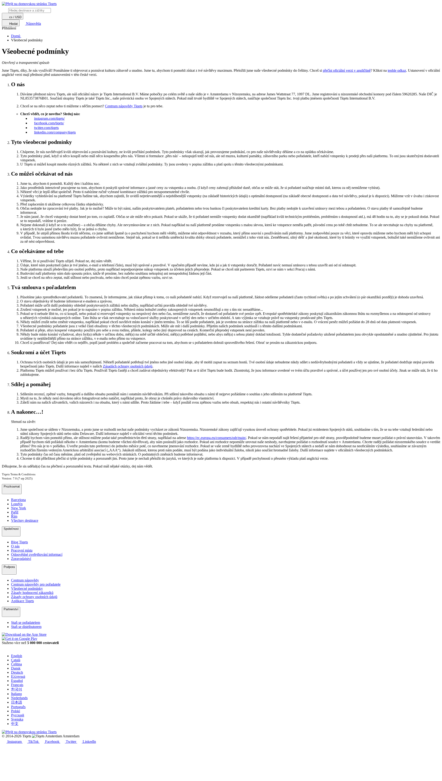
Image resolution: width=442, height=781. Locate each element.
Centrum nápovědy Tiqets (123, 106)
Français (17, 685)
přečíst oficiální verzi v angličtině (347, 70)
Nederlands (19, 698)
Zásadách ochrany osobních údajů (127, 366)
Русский (17, 715)
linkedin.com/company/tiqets (55, 132)
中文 (14, 724)
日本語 (16, 702)
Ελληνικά (18, 676)
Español (17, 681)
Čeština (16, 664)
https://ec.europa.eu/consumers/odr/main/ (216, 438)
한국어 (16, 689)
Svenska (17, 719)
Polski (15, 711)
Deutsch (17, 672)
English (16, 656)
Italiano (16, 694)
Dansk (15, 668)
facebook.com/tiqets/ (49, 123)
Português (18, 707)
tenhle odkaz (397, 70)
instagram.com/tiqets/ (49, 118)
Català (15, 660)
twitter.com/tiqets (46, 128)
